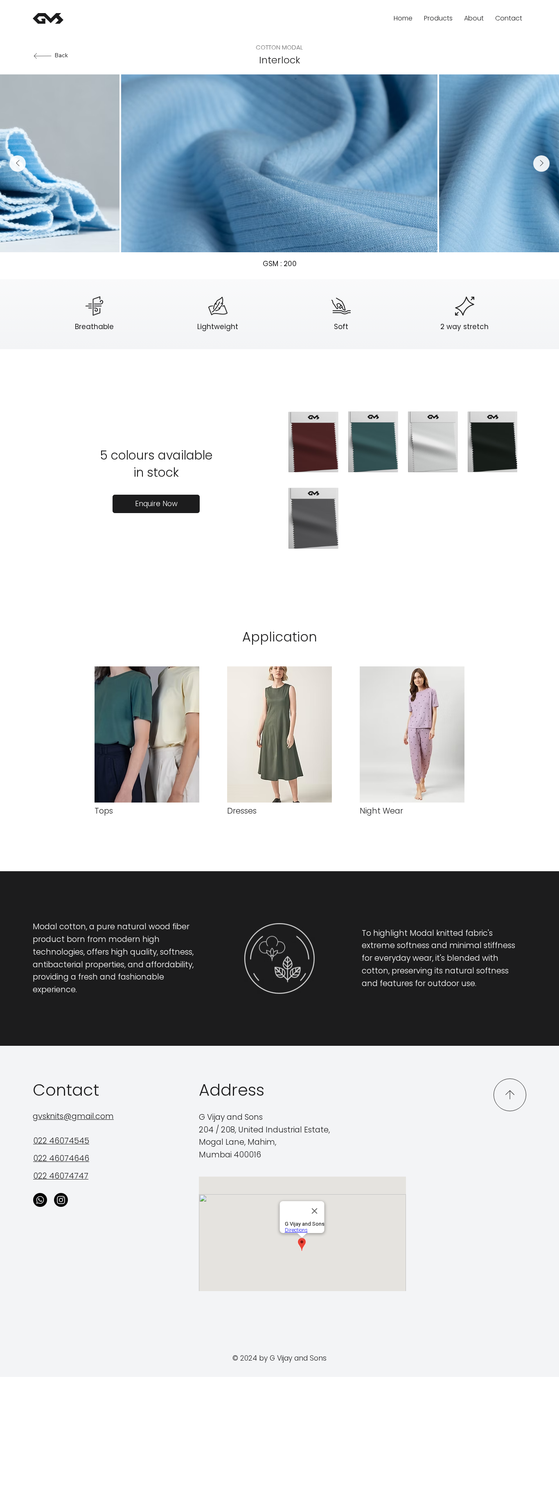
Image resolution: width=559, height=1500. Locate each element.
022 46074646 (61, 1158)
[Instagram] (61, 1200)
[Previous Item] (17, 163)
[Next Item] (541, 163)
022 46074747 (60, 1176)
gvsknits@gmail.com (73, 1116)
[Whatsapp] (40, 1200)
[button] (156, 504)
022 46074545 (61, 1140)
